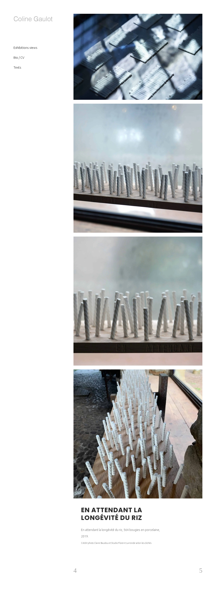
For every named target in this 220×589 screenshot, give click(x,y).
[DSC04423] (137, 57)
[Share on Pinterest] (189, 510)
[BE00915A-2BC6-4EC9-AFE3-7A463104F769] (137, 433)
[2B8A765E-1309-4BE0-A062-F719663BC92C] (137, 168)
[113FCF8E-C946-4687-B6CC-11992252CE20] (137, 301)
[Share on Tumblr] (184, 510)
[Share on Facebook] (172, 510)
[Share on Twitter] (178, 510)
